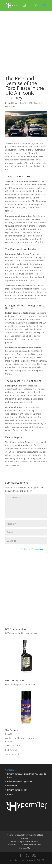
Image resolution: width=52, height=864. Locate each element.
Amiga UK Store (12, 745)
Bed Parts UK (11, 750)
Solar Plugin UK (12, 754)
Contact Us (12, 794)
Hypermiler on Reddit (17, 790)
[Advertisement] (26, 44)
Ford (36, 103)
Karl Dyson (13, 103)
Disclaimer (12, 785)
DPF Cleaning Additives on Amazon (21, 633)
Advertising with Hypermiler (20, 781)
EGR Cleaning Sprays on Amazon (20, 684)
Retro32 (8, 734)
